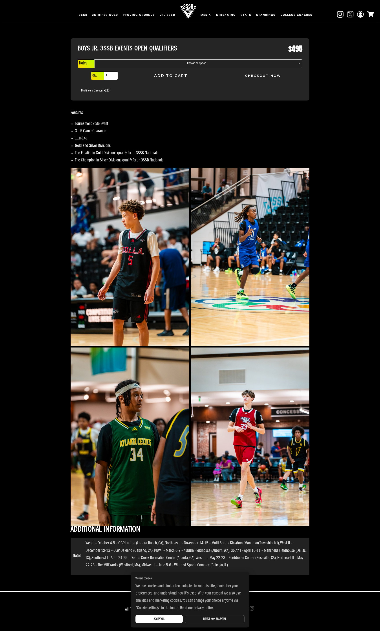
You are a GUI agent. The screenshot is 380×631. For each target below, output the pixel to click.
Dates (83, 63)
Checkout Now (263, 76)
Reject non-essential (214, 619)
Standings (266, 15)
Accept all (159, 619)
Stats (246, 15)
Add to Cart (171, 76)
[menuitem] (83, 15)
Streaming (226, 15)
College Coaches (296, 15)
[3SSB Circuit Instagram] (252, 608)
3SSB (83, 15)
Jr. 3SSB (167, 15)
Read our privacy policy (196, 608)
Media (206, 15)
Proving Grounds (139, 15)
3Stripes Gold (105, 15)
